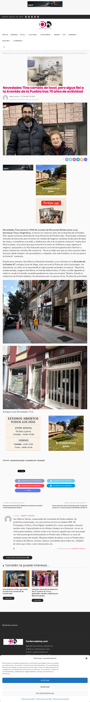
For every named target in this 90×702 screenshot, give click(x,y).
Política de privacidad (44, 699)
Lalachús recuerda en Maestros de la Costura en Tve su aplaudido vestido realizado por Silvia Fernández (45, 592)
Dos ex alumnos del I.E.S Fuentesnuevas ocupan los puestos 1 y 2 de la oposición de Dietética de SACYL (69, 507)
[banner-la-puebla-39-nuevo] (45, 71)
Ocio (22, 35)
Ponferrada (41, 460)
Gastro (5, 41)
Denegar (45, 687)
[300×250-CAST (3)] (51, 210)
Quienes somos (10, 625)
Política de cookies (28, 699)
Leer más (8, 598)
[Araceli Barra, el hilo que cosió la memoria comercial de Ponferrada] (16, 578)
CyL (64, 35)
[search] (4, 47)
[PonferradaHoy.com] (45, 25)
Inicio (5, 35)
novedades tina (30, 460)
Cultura (32, 35)
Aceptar (45, 680)
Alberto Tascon (14, 96)
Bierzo (57, 35)
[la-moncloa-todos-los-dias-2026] (23, 433)
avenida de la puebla (17, 460)
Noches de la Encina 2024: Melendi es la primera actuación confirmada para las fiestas (22, 507)
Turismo (72, 35)
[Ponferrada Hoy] (13, 641)
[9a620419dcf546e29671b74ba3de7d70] (51, 179)
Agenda (14, 35)
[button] (86, 658)
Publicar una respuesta (16, 557)
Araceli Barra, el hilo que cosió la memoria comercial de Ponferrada (15, 591)
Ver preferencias (45, 693)
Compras (17, 41)
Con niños (45, 35)
